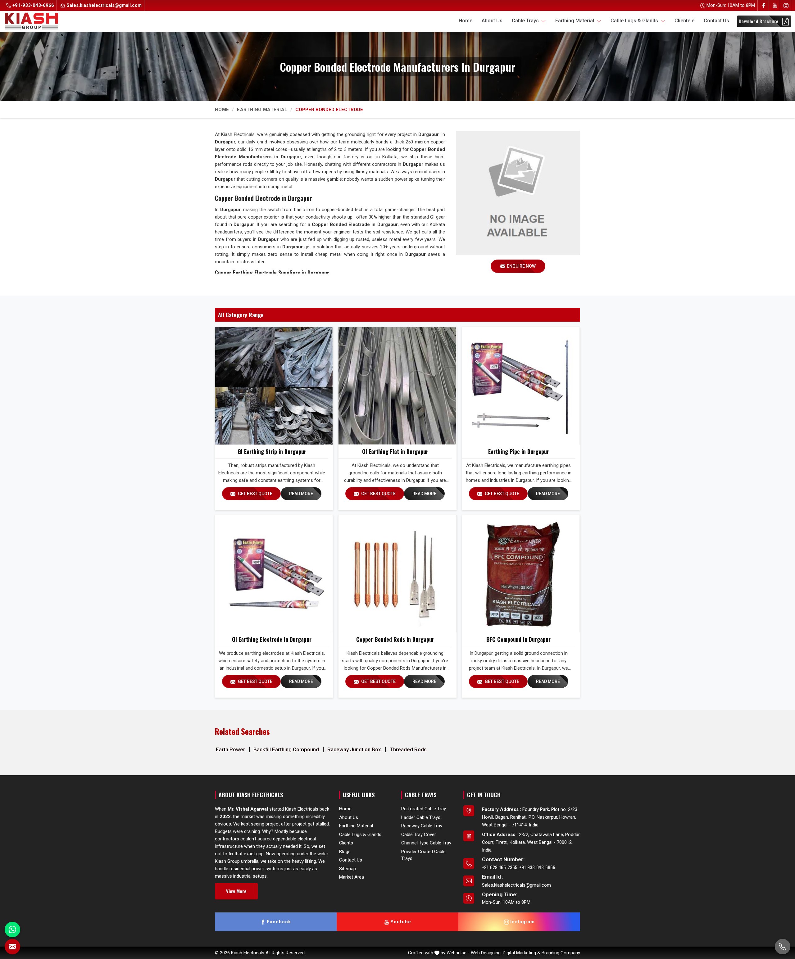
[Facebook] (763, 5)
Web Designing (486, 953)
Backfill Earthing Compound (286, 749)
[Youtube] (774, 5)
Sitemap (347, 868)
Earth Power (231, 749)
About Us (492, 21)
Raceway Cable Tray (421, 826)
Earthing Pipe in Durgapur (518, 451)
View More (236, 891)
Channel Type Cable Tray (426, 843)
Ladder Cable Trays (420, 817)
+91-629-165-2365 (499, 867)
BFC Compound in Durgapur (518, 639)
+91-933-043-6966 (32, 5)
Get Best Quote (254, 493)
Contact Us (716, 21)
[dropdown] (543, 21)
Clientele (684, 21)
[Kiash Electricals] (31, 20)
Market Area (351, 877)
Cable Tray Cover (418, 834)
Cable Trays (526, 21)
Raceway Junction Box (354, 749)
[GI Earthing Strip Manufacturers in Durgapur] (274, 385)
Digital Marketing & (521, 953)
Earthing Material (575, 21)
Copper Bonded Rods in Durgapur (395, 639)
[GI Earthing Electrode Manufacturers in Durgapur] (274, 573)
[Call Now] (782, 946)
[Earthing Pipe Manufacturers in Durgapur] (520, 385)
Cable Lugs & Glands (635, 21)
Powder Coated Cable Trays (423, 855)
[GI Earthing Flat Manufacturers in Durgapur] (397, 385)
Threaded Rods (408, 749)
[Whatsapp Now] (12, 929)
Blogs (345, 851)
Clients (346, 843)
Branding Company (561, 953)
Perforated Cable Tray (423, 809)
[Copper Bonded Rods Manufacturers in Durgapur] (397, 573)
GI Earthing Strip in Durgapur (272, 451)
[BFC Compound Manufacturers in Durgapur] (520, 573)
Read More (301, 493)
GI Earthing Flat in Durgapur (395, 451)
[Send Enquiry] (12, 946)
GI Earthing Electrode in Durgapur (271, 639)
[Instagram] (786, 5)
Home (465, 21)
